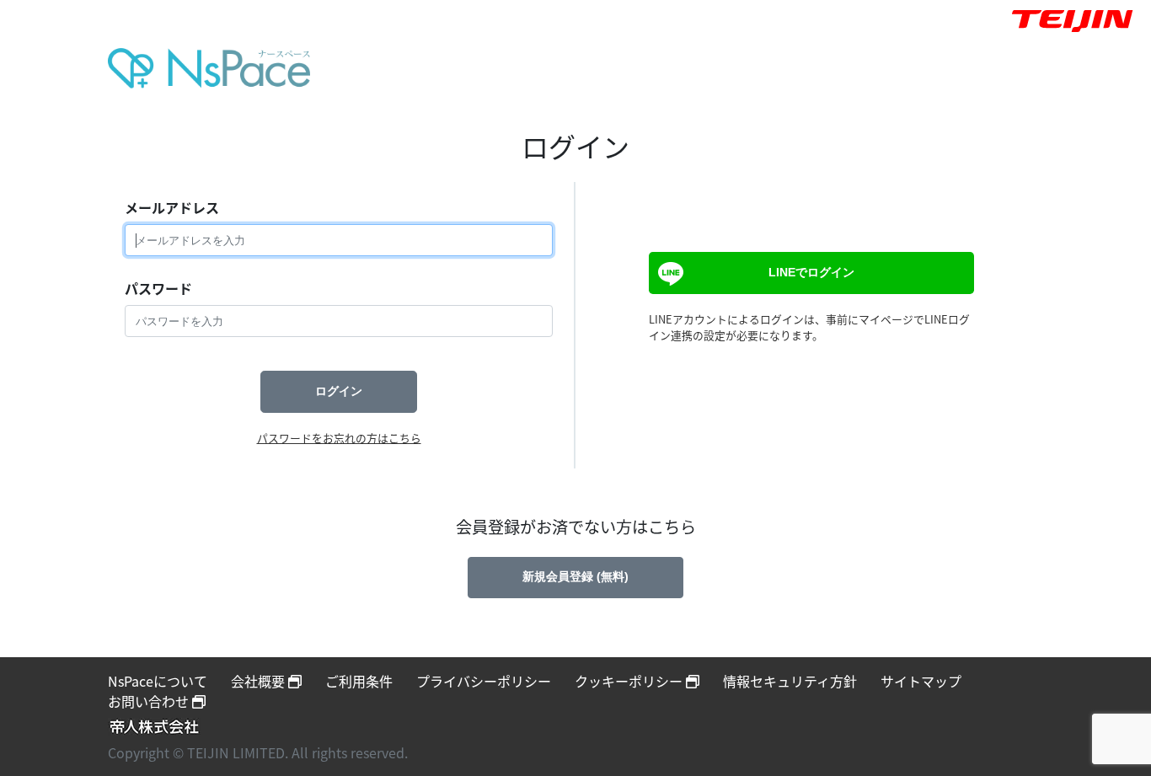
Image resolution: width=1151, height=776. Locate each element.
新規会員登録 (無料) (575, 576)
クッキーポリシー (630, 681)
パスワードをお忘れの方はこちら (339, 438)
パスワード (158, 288)
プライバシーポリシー (483, 681)
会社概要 (259, 681)
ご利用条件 (359, 681)
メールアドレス (172, 207)
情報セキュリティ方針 (790, 681)
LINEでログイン (811, 272)
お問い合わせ (150, 701)
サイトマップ (921, 681)
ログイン (338, 391)
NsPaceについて (157, 681)
